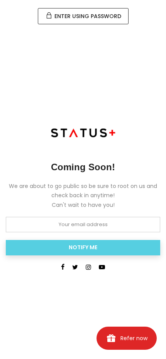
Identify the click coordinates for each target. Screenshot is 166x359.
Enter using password (87, 16)
